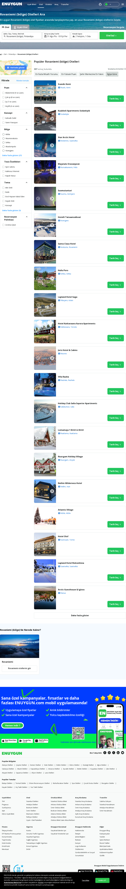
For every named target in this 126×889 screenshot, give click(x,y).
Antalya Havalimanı (107, 807)
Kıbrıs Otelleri (74, 765)
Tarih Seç (113, 98)
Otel (5, 54)
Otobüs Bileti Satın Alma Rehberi (63, 820)
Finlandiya (12, 54)
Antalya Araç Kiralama (83, 811)
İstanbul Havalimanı (107, 804)
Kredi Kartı (6, 846)
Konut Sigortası (32, 846)
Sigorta (29, 827)
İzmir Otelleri (31, 811)
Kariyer (78, 843)
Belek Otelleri (82, 769)
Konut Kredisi (7, 837)
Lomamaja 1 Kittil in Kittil (71, 430)
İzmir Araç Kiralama (82, 807)
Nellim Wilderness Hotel (70, 483)
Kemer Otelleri (35, 765)
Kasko (28, 830)
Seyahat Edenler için (58, 830)
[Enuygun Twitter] (113, 753)
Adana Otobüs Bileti (58, 814)
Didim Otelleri (61, 765)
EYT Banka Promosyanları (11, 834)
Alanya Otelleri (7, 765)
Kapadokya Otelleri (38, 769)
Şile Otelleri (110, 769)
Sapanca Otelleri (22, 773)
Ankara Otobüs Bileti (58, 804)
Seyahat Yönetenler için (60, 834)
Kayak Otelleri (7, 787)
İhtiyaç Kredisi (7, 830)
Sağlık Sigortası (32, 840)
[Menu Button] (111, 4)
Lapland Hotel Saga (67, 297)
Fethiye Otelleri (32, 817)
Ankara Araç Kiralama (83, 804)
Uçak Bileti (6, 798)
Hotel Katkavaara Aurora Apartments (76, 323)
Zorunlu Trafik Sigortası (35, 834)
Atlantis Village (65, 509)
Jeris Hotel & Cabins (67, 350)
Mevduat (5, 849)
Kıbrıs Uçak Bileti (8, 814)
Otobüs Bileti (56, 798)
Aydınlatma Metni (106, 849)
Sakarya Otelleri (8, 769)
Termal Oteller (21, 783)
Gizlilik (102, 855)
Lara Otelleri (49, 773)
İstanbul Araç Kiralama (83, 801)
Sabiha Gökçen (105, 801)
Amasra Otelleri (54, 769)
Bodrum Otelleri (32, 807)
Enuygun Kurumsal (58, 827)
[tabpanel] (63, 36)
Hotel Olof (63, 536)
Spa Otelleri (76, 783)
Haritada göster (17, 67)
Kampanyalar (105, 834)
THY (3, 801)
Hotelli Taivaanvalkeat (69, 217)
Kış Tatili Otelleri (21, 787)
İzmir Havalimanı (106, 811)
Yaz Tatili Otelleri (37, 787)
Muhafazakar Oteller (61, 783)
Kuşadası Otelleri (96, 769)
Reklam (78, 840)
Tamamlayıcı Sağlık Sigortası (36, 843)
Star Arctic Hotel (66, 137)
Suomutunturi (65, 190)
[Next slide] (52, 92)
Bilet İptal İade (105, 846)
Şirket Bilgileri (80, 837)
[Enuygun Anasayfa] (12, 4)
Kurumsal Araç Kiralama (84, 817)
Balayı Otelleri (7, 783)
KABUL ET (102, 880)
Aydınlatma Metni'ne (12, 882)
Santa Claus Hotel (67, 243)
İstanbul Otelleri (32, 801)
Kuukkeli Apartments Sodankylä (74, 110)
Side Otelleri (48, 765)
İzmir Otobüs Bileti (57, 807)
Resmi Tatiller (105, 843)
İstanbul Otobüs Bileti (59, 801)
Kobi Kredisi (6, 843)
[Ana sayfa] (1, 54)
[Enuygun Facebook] (104, 753)
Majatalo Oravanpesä (68, 164)
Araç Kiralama (80, 798)
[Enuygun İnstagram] (109, 753)
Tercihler (85, 880)
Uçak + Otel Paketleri (34, 820)
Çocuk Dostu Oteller (91, 783)
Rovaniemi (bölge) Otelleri (28, 54)
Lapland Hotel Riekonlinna (71, 563)
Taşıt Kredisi (6, 840)
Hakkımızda (79, 830)
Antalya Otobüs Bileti (58, 817)
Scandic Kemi (64, 84)
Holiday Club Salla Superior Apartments (77, 403)
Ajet (3, 811)
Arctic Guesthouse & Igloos (71, 589)
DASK (28, 849)
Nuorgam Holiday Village (70, 456)
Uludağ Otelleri (88, 765)
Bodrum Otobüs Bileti (59, 811)
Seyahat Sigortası (32, 837)
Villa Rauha (63, 376)
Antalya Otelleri (32, 804)
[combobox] (23, 36)
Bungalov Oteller (108, 783)
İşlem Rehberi (105, 840)
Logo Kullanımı (80, 846)
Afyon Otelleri (37, 773)
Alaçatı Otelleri (7, 773)
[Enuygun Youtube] (122, 753)
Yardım (102, 837)
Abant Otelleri (22, 769)
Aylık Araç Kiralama (82, 814)
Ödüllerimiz (79, 849)
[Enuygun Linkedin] (118, 753)
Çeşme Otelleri (21, 765)
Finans (4, 827)
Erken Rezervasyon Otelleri (39, 783)
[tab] (5, 27)
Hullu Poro (63, 270)
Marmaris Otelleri (32, 814)
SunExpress (6, 807)
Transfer (103, 798)
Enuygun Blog (105, 830)
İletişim (77, 834)
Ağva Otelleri (101, 765)
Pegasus (5, 804)
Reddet (41, 882)
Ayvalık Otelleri (68, 769)
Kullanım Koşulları (106, 852)
